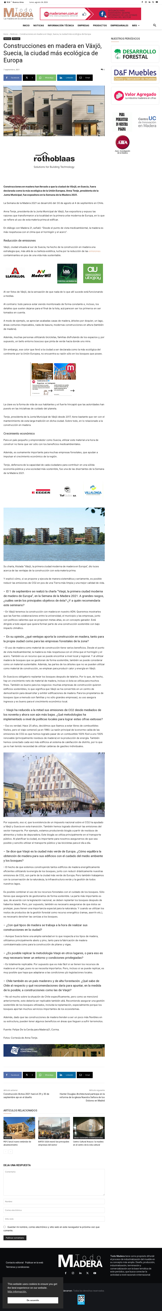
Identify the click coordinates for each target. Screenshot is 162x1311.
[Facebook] (142, 2)
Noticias (14, 34)
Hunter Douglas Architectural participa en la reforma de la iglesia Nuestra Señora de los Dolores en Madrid (82, 1097)
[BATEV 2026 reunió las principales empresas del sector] (54, 1128)
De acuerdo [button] (33, 1300)
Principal (16, 38)
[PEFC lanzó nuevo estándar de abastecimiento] (19, 1128)
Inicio (5, 34)
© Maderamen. (65, 1290)
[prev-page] (5, 1152)
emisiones (94, 251)
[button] (155, 25)
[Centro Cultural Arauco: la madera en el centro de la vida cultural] (89, 1128)
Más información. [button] (17, 1291)
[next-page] (10, 1152)
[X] (153, 2)
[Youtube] (157, 2)
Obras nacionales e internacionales (88, 1138)
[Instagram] (146, 2)
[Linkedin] (149, 2)
